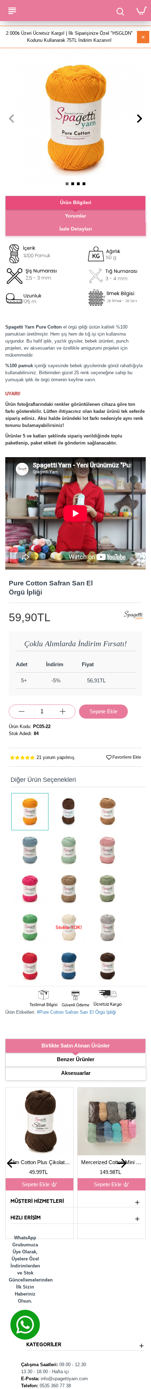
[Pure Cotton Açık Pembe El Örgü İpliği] (107, 850)
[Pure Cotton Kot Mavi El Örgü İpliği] (68, 966)
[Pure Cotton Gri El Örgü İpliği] (107, 927)
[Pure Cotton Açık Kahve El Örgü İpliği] (107, 811)
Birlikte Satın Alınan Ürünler (75, 1046)
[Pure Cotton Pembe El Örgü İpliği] (29, 889)
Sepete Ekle (34, 1184)
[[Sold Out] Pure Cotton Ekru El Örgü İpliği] (68, 927)
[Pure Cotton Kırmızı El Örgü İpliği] (29, 966)
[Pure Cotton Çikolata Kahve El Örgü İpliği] (68, 811)
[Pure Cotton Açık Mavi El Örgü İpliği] (29, 850)
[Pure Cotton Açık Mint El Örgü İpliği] (68, 850)
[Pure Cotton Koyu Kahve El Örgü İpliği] (107, 966)
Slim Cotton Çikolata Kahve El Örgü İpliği (109, 1162)
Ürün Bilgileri (75, 202)
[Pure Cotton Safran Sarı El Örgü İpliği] (29, 811)
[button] (11, 118)
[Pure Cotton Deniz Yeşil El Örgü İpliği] (29, 927)
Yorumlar (75, 216)
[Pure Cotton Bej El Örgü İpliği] (68, 889)
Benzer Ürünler (75, 1059)
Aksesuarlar (76, 1073)
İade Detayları (75, 229)
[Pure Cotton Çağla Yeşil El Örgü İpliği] (107, 889)
